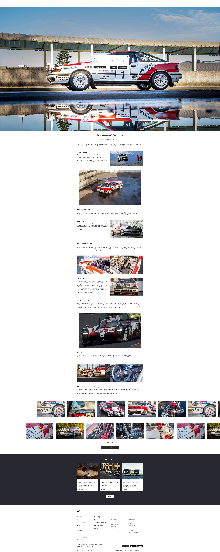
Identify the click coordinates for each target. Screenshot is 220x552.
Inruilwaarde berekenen (82, 537)
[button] (51, 409)
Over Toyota (114, 519)
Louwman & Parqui (132, 527)
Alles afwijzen (113, 67)
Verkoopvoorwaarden (119, 550)
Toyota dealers (131, 525)
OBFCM (126, 550)
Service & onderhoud (98, 519)
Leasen (78, 532)
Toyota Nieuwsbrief (133, 532)
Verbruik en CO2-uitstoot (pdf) (134, 550)
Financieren (79, 530)
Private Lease (80, 528)
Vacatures (130, 530)
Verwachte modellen (81, 522)
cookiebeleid (113, 61)
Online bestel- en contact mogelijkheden (134, 522)
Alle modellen (80, 519)
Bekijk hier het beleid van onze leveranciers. (100, 64)
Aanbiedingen (80, 539)
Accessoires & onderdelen (100, 522)
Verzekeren (79, 535)
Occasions (79, 525)
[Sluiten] (127, 56)
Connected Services (98, 525)
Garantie (96, 528)
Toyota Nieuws (114, 521)
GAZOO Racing (114, 528)
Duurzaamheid (114, 524)
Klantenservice (131, 519)
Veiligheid (113, 526)
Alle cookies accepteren (123, 67)
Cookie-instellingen (99, 67)
